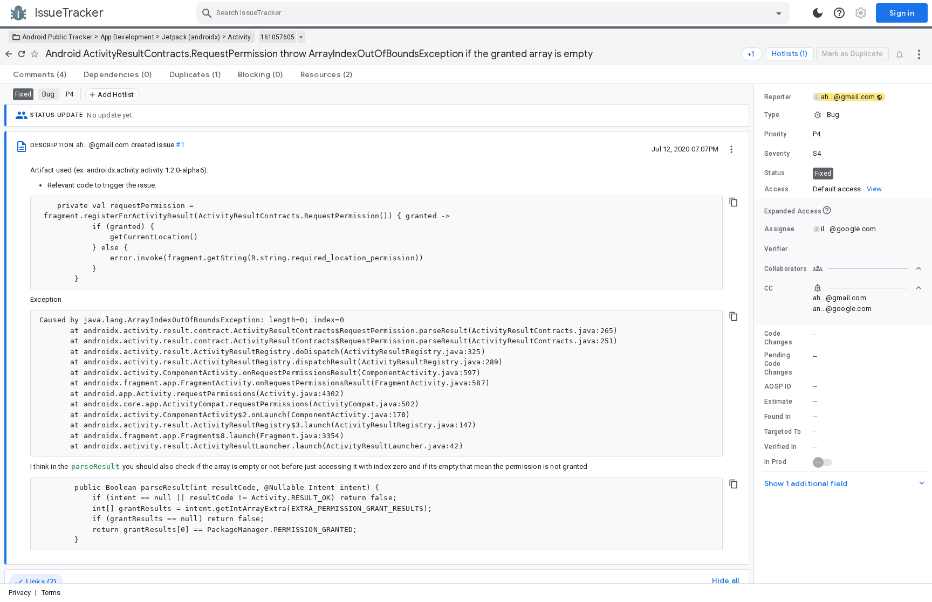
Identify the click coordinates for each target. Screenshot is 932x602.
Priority (775, 134)
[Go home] (8, 53)
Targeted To (782, 431)
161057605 (277, 37)
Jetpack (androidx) (191, 37)
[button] (843, 114)
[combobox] (494, 12)
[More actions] (919, 54)
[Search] (207, 12)
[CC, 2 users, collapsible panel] (867, 288)
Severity (777, 153)
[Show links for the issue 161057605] (300, 37)
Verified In (780, 447)
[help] (839, 13)
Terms (51, 593)
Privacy (20, 593)
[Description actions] (731, 148)
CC (768, 288)
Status (774, 173)
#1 (180, 145)
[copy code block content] (733, 202)
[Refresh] (21, 53)
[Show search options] (778, 12)
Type (771, 115)
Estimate (778, 401)
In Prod (775, 462)
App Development (127, 37)
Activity (239, 37)
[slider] (755, 333)
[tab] (39, 74)
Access (776, 189)
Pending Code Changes (778, 363)
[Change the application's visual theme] (817, 13)
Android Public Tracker (57, 37)
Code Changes (778, 338)
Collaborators (785, 269)
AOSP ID (777, 386)
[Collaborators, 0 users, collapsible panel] (867, 268)
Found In (777, 416)
